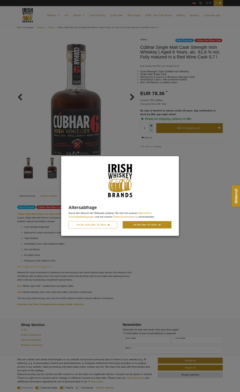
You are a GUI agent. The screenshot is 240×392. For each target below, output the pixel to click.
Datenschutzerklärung (125, 216)
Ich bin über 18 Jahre (145, 224)
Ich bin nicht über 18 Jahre (91, 224)
